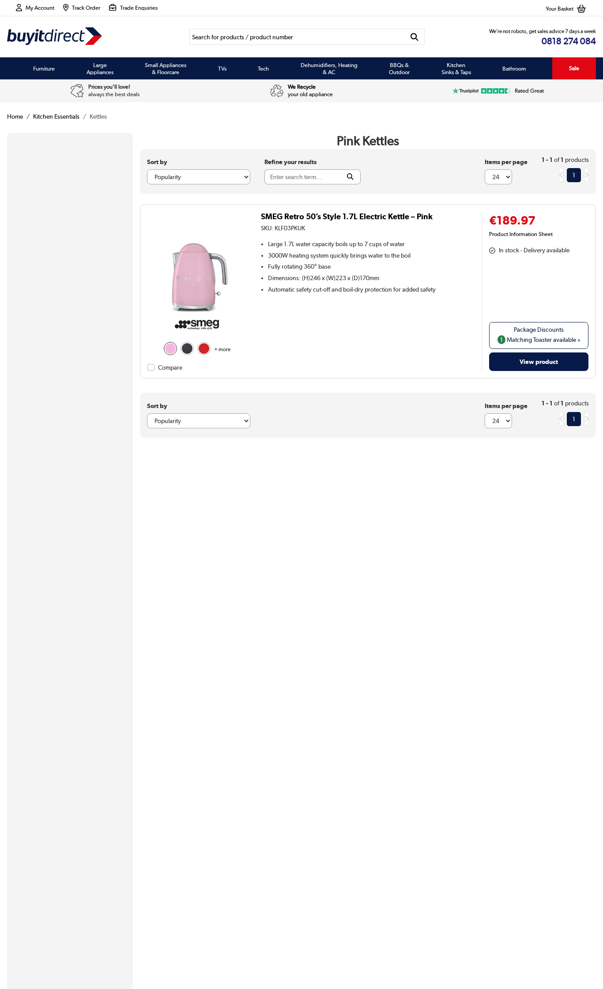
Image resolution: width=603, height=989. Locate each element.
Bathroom (514, 68)
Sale (574, 68)
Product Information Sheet (521, 233)
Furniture (44, 68)
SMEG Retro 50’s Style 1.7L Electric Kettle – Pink (347, 216)
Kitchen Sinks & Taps (456, 68)
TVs (222, 68)
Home (15, 116)
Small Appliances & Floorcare (165, 68)
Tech (263, 68)
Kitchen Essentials (56, 116)
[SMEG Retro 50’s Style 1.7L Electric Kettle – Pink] (197, 311)
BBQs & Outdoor (399, 68)
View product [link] (539, 361)
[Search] (415, 37)
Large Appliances (100, 68)
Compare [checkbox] (170, 367)
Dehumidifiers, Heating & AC (329, 68)
